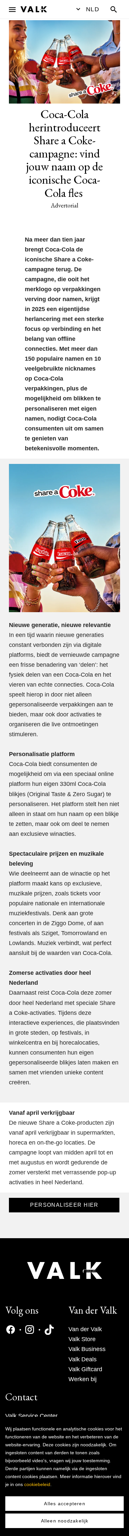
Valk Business (87, 1349)
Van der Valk (85, 1329)
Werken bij (82, 1379)
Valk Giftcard (85, 1369)
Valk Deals (82, 1359)
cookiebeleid (37, 1484)
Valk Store (82, 1339)
